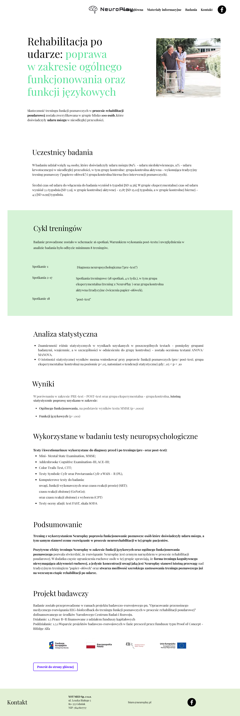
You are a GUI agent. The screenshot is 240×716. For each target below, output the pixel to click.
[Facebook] (222, 9)
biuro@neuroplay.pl (139, 702)
